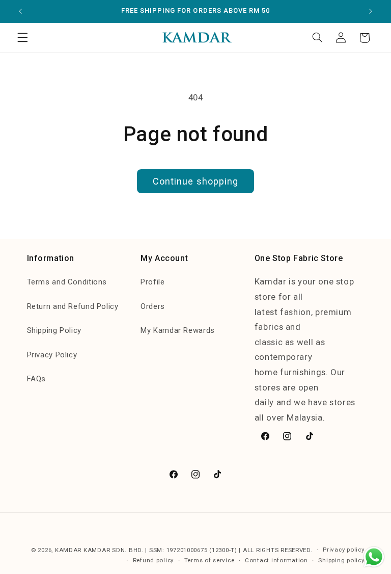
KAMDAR (69, 550)
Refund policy (153, 560)
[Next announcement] (370, 11)
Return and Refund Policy (73, 306)
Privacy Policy (52, 354)
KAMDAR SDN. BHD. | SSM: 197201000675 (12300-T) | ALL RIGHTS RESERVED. (198, 550)
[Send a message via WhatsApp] (374, 557)
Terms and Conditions (67, 281)
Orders (153, 306)
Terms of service (209, 560)
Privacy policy (343, 549)
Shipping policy (341, 560)
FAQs (36, 378)
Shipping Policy (54, 330)
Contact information (276, 560)
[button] (22, 37)
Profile (152, 281)
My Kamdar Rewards (178, 330)
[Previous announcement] (20, 11)
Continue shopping (195, 181)
